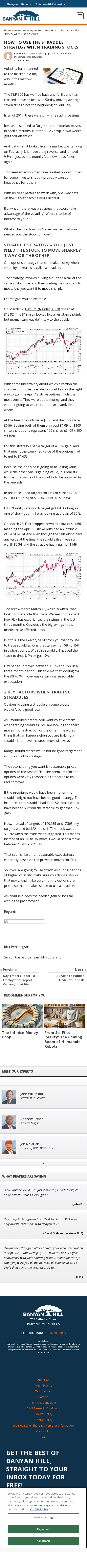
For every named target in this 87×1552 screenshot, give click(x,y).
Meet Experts (43, 1385)
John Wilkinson (31, 1094)
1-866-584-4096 (55, 1333)
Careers (43, 1397)
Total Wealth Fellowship (50, 4)
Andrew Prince (31, 1119)
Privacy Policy (43, 1414)
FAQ (43, 1437)
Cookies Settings (43, 1517)
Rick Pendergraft (34, 53)
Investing (66, 53)
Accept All (43, 1540)
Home (8, 30)
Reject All (43, 1529)
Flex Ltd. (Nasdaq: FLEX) (42, 309)
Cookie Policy (43, 1420)
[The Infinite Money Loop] (22, 1016)
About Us (43, 1380)
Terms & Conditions (43, 1403)
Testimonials (43, 1391)
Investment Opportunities (31, 30)
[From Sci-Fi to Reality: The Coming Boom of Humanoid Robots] (64, 1016)
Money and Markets (19, 4)
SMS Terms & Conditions (43, 1408)
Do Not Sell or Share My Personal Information (43, 1425)
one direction (28, 730)
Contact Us (43, 1431)
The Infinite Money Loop (20, 1035)
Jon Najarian (29, 1144)
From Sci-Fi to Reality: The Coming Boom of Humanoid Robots (63, 1039)
